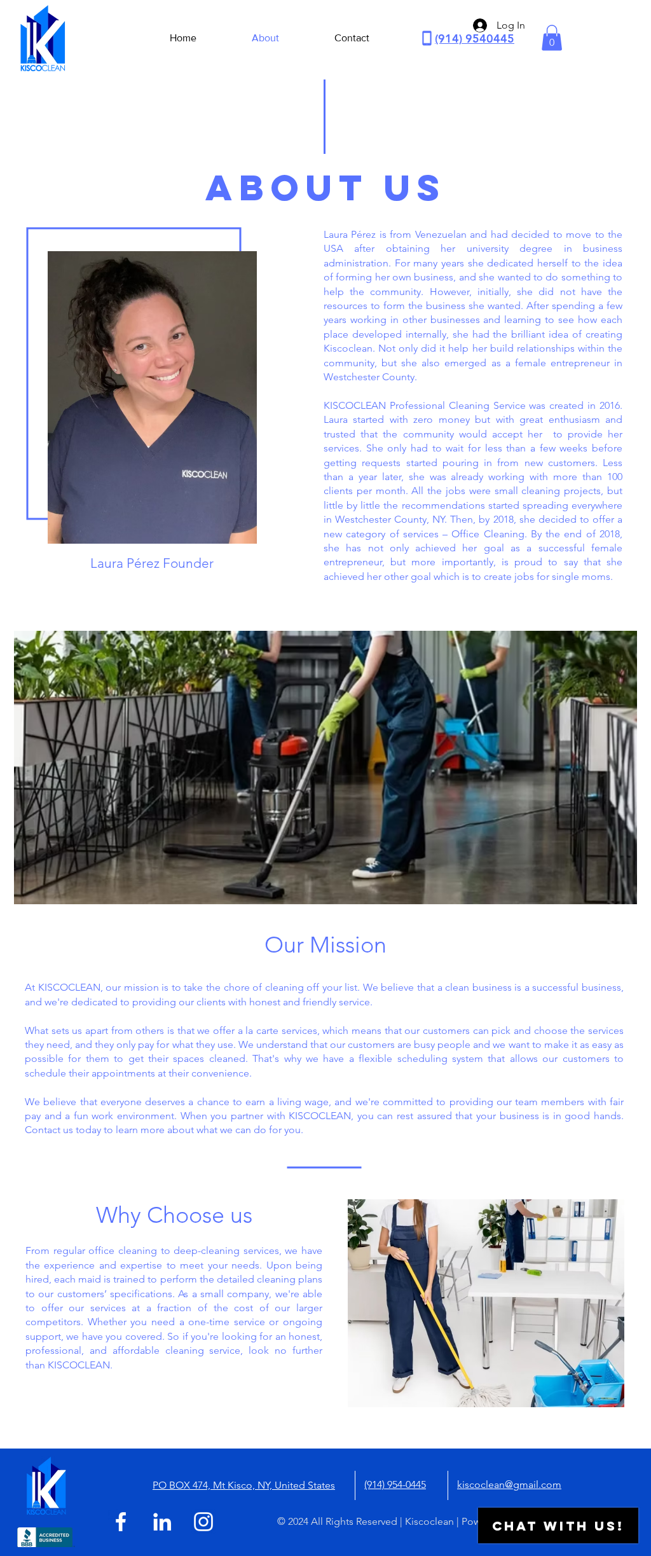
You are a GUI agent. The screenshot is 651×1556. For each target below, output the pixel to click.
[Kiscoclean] (121, 1521)
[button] (552, 38)
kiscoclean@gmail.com (509, 1484)
